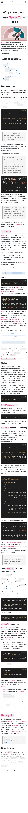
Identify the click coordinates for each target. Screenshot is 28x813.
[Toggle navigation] (25, 2)
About (17, 810)
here (6, 710)
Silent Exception (13, 2)
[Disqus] (14, 790)
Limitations (10, 76)
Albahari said (9, 588)
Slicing (7, 67)
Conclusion (6, 80)
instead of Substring (13, 71)
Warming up (6, 63)
